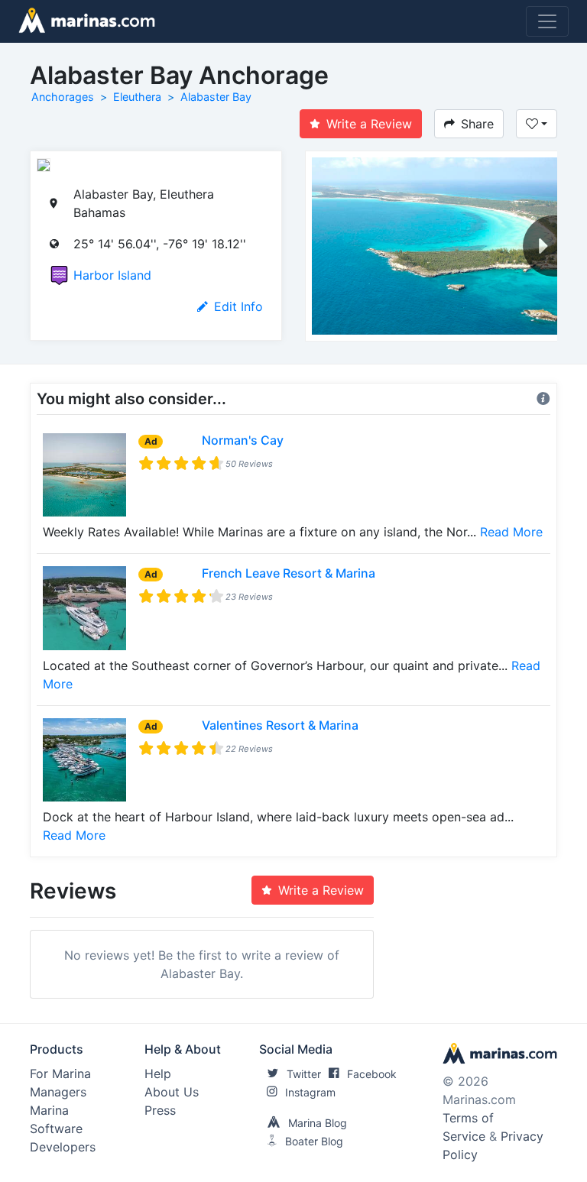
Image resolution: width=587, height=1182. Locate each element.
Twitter (304, 1073)
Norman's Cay (243, 440)
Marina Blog (317, 1122)
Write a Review (369, 123)
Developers (63, 1146)
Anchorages (62, 96)
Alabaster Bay (215, 96)
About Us (171, 1091)
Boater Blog (314, 1141)
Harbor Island (112, 275)
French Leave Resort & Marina (288, 573)
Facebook (372, 1073)
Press (160, 1110)
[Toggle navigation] (547, 21)
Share (477, 123)
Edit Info (238, 306)
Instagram (310, 1092)
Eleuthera (137, 96)
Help (157, 1073)
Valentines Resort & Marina (280, 725)
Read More (511, 531)
